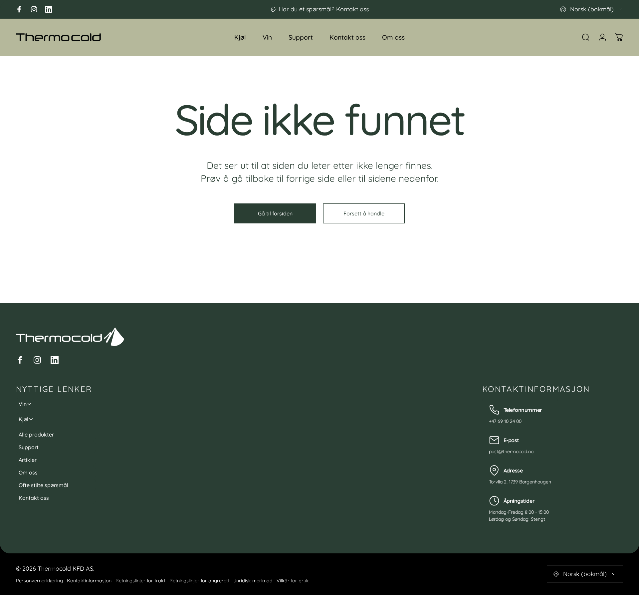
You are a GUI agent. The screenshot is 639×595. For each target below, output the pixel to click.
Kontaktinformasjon (89, 581)
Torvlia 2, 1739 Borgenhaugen (520, 482)
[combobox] (591, 9)
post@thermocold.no (511, 451)
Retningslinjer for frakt (140, 581)
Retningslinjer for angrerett (199, 581)
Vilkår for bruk (293, 581)
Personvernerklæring (39, 581)
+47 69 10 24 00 (505, 421)
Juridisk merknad (253, 581)
